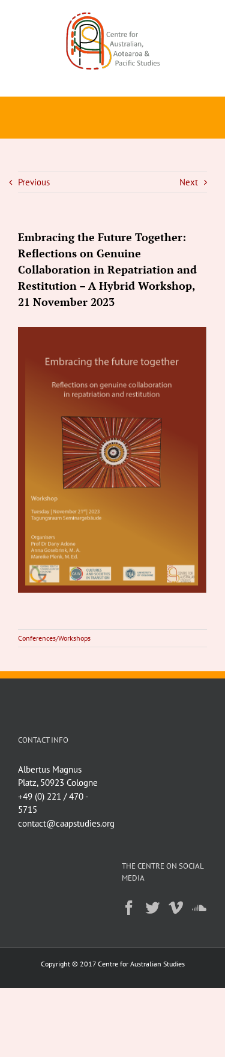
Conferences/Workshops (54, 637)
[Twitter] (152, 907)
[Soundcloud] (199, 907)
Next (188, 182)
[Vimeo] (176, 907)
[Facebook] (129, 907)
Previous (34, 182)
